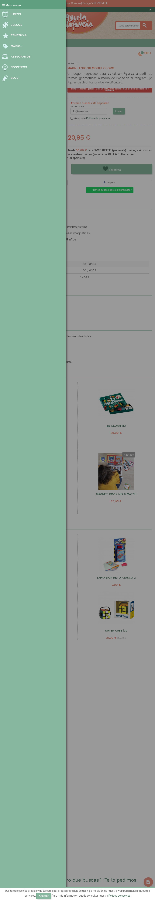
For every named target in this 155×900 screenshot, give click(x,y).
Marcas (16, 46)
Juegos (16, 24)
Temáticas (19, 35)
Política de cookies (119, 895)
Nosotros (19, 67)
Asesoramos (21, 56)
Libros (16, 14)
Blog (15, 77)
